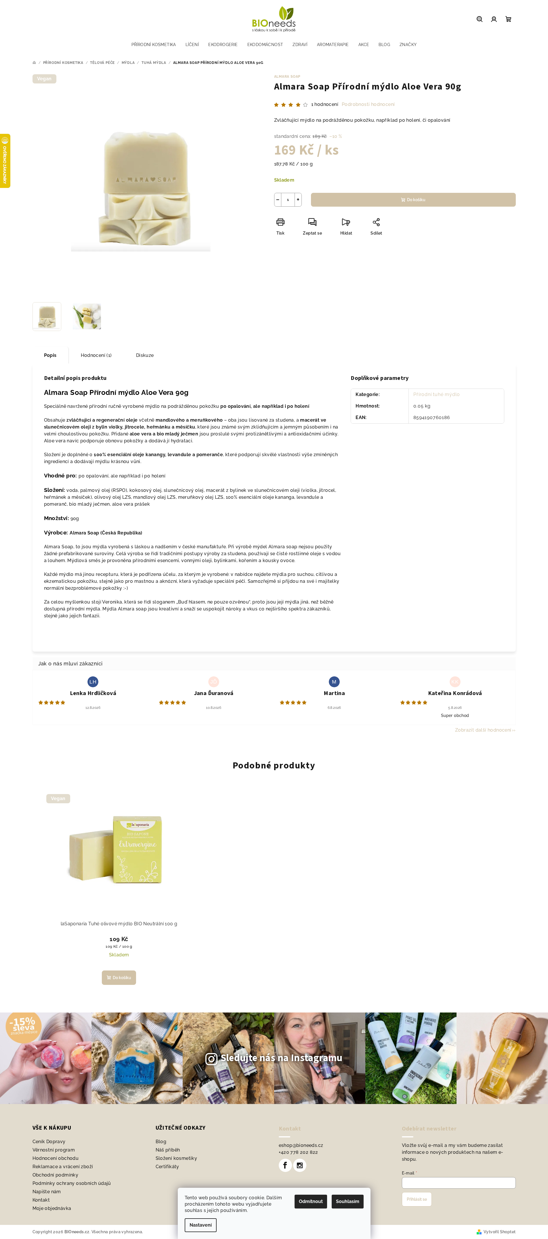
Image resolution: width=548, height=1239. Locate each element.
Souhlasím (347, 1201)
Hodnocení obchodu (56, 1158)
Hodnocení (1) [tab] (96, 355)
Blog (161, 1141)
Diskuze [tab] (145, 355)
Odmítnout (311, 1201)
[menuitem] (154, 44)
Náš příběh (168, 1150)
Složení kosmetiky (176, 1158)
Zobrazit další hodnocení (483, 730)
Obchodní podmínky (56, 1175)
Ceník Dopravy (49, 1141)
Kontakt (41, 1200)
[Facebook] (285, 1165)
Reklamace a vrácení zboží (63, 1166)
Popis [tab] (50, 355)
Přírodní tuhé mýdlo (436, 394)
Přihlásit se (417, 1199)
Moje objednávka (52, 1208)
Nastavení (201, 1225)
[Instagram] (299, 1165)
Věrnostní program (54, 1150)
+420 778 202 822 (298, 1152)
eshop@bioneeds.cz (301, 1145)
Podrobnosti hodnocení (368, 104)
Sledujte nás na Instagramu (282, 1058)
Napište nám (47, 1191)
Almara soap (287, 77)
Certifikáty (167, 1166)
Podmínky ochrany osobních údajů (72, 1183)
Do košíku (416, 199)
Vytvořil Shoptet (499, 1232)
